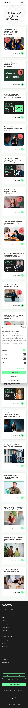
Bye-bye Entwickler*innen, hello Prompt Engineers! (14, 445)
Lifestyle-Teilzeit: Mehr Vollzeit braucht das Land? (13, 285)
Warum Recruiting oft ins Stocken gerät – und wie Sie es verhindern (13, 539)
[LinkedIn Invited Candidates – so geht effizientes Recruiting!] (14, 425)
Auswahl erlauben (14, 376)
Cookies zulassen (14, 372)
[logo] (7, 2)
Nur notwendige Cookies (14, 380)
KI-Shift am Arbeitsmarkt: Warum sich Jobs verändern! (13, 191)
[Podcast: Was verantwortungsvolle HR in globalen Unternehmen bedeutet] (14, 393)
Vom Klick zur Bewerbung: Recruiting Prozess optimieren (13, 316)
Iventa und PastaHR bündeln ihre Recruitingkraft (11, 64)
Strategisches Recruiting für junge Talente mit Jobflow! (13, 223)
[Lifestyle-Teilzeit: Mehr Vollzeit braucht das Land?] (14, 295)
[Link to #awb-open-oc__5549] (22, 3)
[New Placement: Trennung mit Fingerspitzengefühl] (14, 518)
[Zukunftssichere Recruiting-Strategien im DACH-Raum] (14, 139)
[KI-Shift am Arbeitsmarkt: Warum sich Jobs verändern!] (14, 202)
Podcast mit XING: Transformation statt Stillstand (11, 477)
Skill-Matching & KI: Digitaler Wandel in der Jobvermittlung (12, 160)
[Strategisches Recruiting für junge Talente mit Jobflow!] (14, 234)
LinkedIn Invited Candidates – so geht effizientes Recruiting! (12, 414)
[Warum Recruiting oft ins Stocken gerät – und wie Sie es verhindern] (14, 550)
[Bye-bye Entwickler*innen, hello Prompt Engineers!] (14, 456)
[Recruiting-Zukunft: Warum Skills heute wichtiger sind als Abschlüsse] (14, 43)
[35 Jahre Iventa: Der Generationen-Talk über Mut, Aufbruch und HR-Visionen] (14, 107)
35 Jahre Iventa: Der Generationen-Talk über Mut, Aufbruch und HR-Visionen (12, 96)
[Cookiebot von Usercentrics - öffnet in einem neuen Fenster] (20, 327)
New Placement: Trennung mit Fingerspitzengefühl (14, 508)
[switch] (24, 354)
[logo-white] (7, 604)
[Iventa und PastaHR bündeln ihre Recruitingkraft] (14, 75)
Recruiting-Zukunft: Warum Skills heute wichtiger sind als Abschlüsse (11, 32)
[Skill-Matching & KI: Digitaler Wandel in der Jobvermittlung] (14, 170)
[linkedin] (12, 698)
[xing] (15, 698)
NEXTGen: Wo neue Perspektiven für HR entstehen (11, 571)
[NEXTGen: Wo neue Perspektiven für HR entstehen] (14, 582)
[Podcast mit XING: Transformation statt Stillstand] (14, 487)
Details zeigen (20, 368)
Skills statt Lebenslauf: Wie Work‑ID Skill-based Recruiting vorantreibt (14, 255)
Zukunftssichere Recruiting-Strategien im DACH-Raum (13, 128)
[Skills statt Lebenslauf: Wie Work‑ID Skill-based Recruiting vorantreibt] (14, 265)
